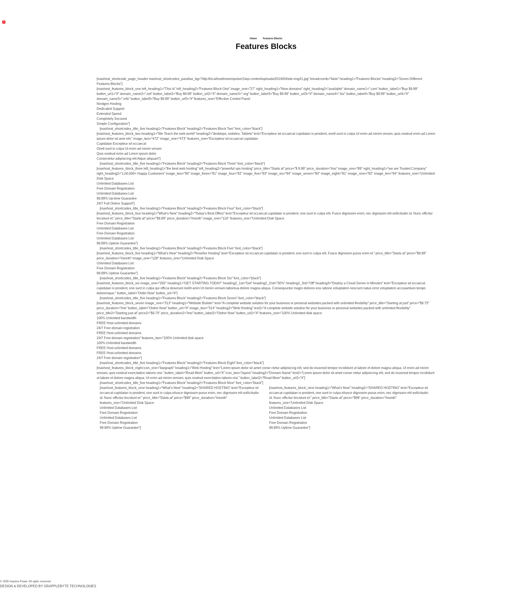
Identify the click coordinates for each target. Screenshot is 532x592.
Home (253, 38)
